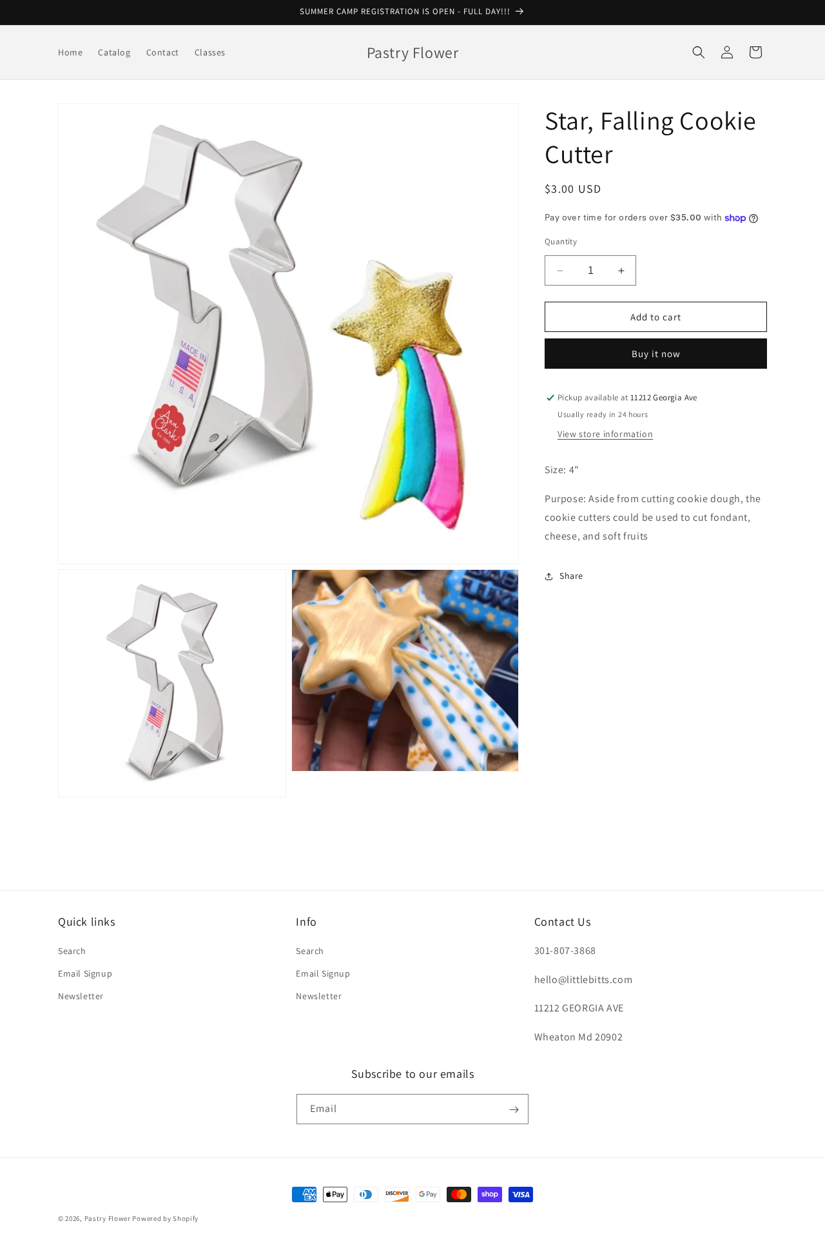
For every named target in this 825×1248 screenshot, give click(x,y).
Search (72, 951)
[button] (698, 52)
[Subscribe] (514, 1110)
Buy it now (656, 354)
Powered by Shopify (165, 1218)
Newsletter (81, 996)
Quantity (561, 241)
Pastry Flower (107, 1218)
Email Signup (85, 973)
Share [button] (571, 575)
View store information (605, 434)
